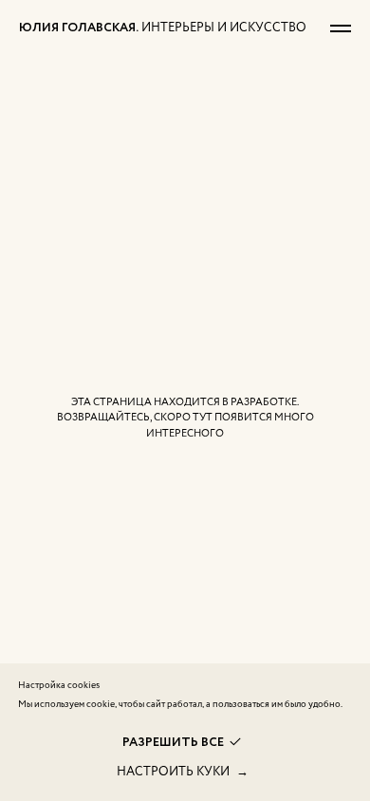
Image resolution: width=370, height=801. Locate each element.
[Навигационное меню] (340, 28)
